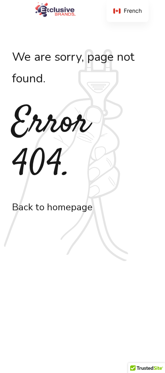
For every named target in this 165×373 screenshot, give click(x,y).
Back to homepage (52, 207)
